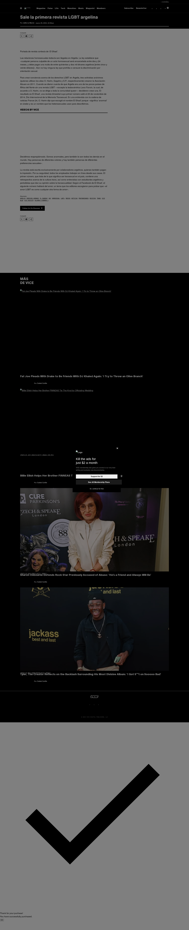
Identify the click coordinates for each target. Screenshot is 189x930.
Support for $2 (97, 476)
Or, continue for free (97, 489)
